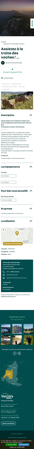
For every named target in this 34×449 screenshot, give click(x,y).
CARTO (31, 243)
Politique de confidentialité (17, 437)
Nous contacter (8, 423)
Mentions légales (17, 434)
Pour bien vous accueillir (9, 86)
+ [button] (3, 230)
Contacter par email (12, 274)
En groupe (22, 86)
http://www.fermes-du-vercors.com (16, 278)
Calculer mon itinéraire (13, 244)
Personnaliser (23, 444)
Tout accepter (12, 444)
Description (5, 84)
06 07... (12, 271)
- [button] (3, 233)
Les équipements (16, 84)
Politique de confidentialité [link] (17, 447)
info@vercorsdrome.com (8, 296)
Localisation (6, 89)
